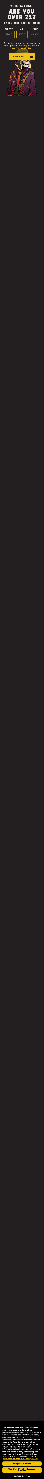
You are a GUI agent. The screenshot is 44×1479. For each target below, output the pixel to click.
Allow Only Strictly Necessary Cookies (22, 1470)
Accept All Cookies (22, 1464)
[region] (22, 1450)
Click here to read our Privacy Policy (20, 1459)
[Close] (39, 1423)
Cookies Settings (22, 1476)
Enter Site (19, 57)
